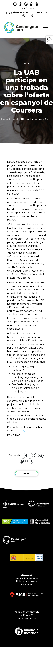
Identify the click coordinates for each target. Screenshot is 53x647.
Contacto (26, 584)
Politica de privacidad (26, 578)
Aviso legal (26, 574)
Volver (27, 473)
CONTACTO (40, 12)
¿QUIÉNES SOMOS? (19, 12)
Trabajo (26, 63)
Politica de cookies (26, 581)
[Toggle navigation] (45, 27)
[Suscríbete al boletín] (49, 39)
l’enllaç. (21, 430)
